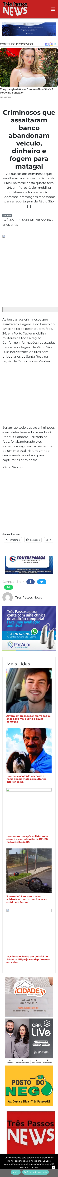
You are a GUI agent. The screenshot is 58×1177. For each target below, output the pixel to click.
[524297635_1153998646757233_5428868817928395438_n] (29, 629)
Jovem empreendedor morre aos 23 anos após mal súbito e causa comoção (28, 719)
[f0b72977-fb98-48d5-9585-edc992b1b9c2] (29, 1086)
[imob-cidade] (29, 997)
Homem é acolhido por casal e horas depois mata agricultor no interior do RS (26, 779)
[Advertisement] (29, 395)
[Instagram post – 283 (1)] (29, 1042)
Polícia (7, 215)
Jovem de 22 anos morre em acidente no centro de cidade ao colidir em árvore (26, 899)
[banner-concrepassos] (29, 565)
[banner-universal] (29, 30)
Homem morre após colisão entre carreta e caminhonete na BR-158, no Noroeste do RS (27, 839)
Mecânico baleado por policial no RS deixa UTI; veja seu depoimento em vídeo (28, 959)
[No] (54, 1165)
